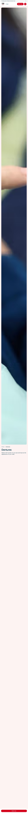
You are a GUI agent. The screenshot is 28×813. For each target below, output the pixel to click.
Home (3, 446)
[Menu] (25, 4)
